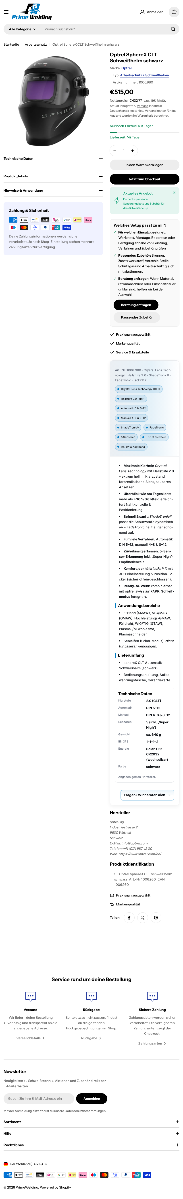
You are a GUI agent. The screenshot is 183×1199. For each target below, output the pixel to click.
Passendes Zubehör (137, 317)
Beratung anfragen (136, 305)
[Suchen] (173, 29)
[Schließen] (174, 192)
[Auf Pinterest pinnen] (156, 917)
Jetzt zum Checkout (144, 179)
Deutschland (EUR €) (26, 1164)
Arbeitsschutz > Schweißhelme (144, 75)
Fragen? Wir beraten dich (144, 795)
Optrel (126, 68)
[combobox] (91, 29)
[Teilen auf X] (142, 917)
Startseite (11, 44)
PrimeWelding (27, 1187)
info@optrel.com (135, 843)
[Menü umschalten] (6, 12)
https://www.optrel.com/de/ (140, 854)
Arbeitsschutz (36, 44)
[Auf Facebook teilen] (129, 917)
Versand (142, 106)
